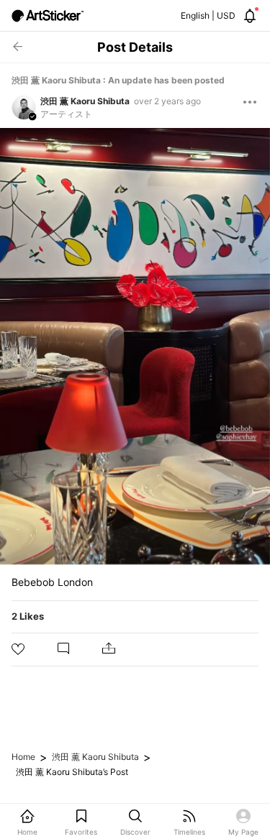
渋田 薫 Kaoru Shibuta (85, 101)
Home (23, 756)
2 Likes (28, 616)
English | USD (208, 15)
